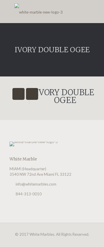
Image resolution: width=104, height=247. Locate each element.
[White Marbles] (52, 11)
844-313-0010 (29, 194)
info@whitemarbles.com (36, 184)
